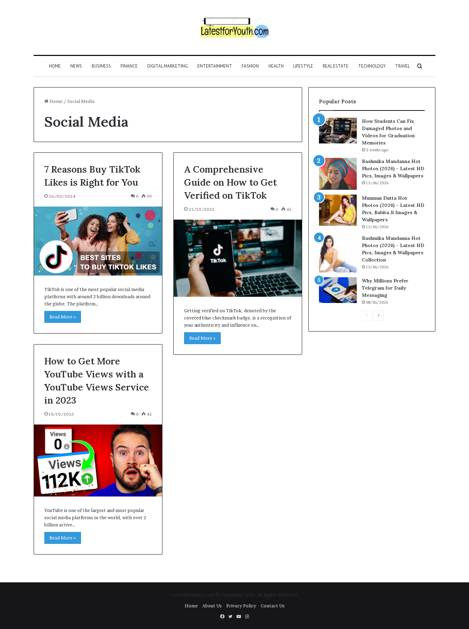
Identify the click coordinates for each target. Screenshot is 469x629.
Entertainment (214, 66)
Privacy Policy (241, 605)
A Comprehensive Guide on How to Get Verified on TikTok (230, 182)
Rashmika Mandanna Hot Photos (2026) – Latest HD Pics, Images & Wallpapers (393, 168)
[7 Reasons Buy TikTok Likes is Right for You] (98, 241)
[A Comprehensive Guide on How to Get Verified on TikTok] (238, 258)
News (76, 66)
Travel (402, 66)
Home (55, 66)
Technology (372, 66)
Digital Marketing (167, 66)
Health (276, 66)
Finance (129, 66)
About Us (212, 605)
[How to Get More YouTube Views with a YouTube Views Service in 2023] (98, 460)
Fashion (250, 66)
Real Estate (335, 66)
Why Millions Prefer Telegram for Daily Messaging (385, 288)
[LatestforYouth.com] (235, 27)
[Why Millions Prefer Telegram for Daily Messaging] (338, 290)
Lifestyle (303, 66)
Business (101, 66)
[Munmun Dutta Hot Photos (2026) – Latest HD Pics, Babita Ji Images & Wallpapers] (338, 210)
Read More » (62, 316)
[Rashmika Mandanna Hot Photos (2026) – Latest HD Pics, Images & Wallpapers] (338, 174)
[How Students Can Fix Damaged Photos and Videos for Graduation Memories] (338, 130)
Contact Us (273, 605)
